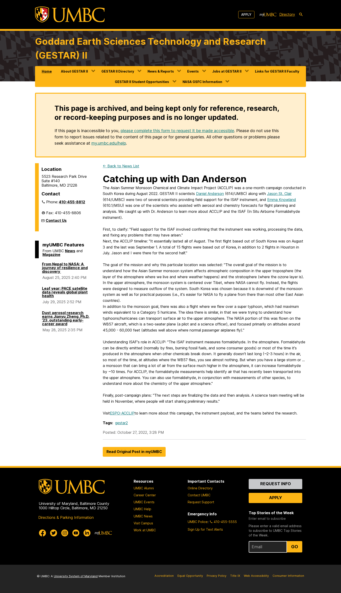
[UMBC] (69, 14)
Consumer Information (288, 575)
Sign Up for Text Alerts (205, 529)
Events (193, 71)
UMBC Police (198, 522)
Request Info (275, 483)
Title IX (235, 575)
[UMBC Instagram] (65, 533)
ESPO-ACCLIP (122, 413)
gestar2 (121, 423)
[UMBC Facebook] (42, 533)
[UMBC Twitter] (53, 533)
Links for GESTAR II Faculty (277, 71)
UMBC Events (144, 502)
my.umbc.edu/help (108, 143)
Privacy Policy (216, 575)
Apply (246, 14)
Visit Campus (143, 523)
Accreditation (164, 575)
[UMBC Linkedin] (87, 533)
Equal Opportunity (190, 575)
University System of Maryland (76, 576)
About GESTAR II (74, 71)
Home (47, 71)
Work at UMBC (145, 530)
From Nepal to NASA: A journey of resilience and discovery (65, 268)
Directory (287, 14)
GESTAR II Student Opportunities (142, 82)
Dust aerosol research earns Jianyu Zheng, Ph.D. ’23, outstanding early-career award (65, 318)
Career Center (145, 495)
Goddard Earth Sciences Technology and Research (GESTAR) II (150, 48)
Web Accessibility (256, 575)
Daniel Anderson (210, 193)
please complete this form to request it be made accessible (177, 130)
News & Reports (161, 71)
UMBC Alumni (144, 488)
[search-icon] (301, 15)
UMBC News (143, 516)
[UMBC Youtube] (76, 533)
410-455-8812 (72, 202)
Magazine (51, 254)
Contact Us (56, 220)
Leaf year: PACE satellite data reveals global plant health (65, 292)
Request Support (201, 502)
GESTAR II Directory (117, 71)
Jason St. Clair (279, 193)
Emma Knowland (281, 199)
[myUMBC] (268, 15)
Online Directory (200, 488)
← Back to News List (121, 166)
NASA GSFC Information (202, 82)
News (70, 251)
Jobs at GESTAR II (226, 71)
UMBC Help (142, 509)
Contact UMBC (199, 495)
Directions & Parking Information (66, 517)
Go (294, 546)
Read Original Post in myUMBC (134, 451)
